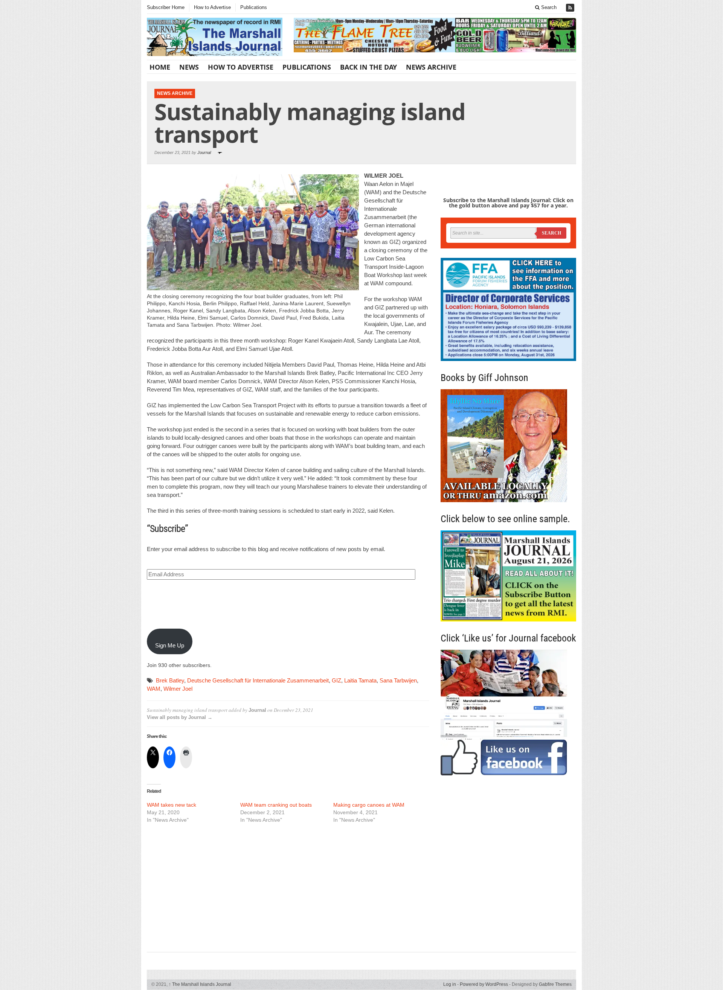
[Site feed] (571, 7)
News (189, 67)
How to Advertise (212, 7)
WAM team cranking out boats (276, 805)
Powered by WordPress (484, 984)
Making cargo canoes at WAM (368, 805)
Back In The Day (368, 67)
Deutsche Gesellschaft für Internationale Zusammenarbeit (258, 680)
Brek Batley (170, 680)
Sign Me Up (169, 645)
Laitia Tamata (360, 680)
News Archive (431, 67)
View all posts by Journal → (179, 717)
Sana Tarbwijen (398, 680)
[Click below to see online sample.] (508, 575)
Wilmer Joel (177, 688)
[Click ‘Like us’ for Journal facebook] (508, 712)
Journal (204, 152)
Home (159, 67)
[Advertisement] (288, 887)
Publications (253, 7)
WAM (153, 688)
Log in (449, 984)
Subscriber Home (166, 7)
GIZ (336, 680)
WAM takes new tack (171, 805)
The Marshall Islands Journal (200, 984)
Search (548, 7)
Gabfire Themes (555, 984)
